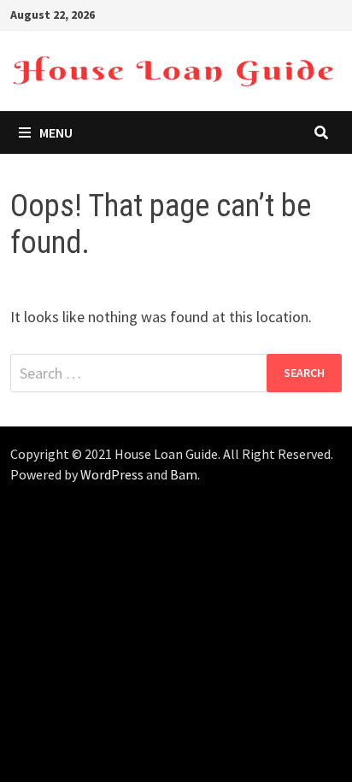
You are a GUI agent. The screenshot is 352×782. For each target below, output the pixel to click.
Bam (183, 474)
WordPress (112, 474)
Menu (56, 132)
